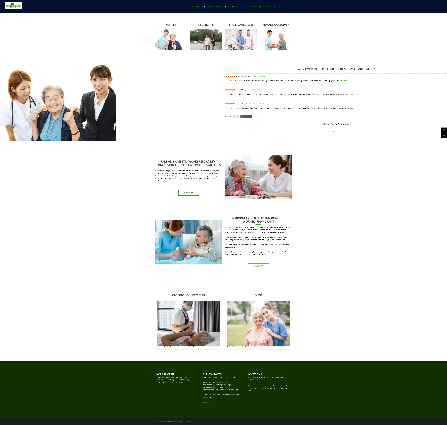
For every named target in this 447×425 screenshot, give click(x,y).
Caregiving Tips (250, 6)
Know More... (189, 193)
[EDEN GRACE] (13, 6)
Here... (336, 131)
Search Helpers (235, 6)
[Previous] (160, 324)
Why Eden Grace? (195, 6)
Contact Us (270, 6)
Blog (261, 6)
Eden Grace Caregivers (258, 76)
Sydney (190, 421)
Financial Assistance (216, 6)
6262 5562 (224, 382)
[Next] (216, 324)
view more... (344, 81)
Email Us (206, 402)
